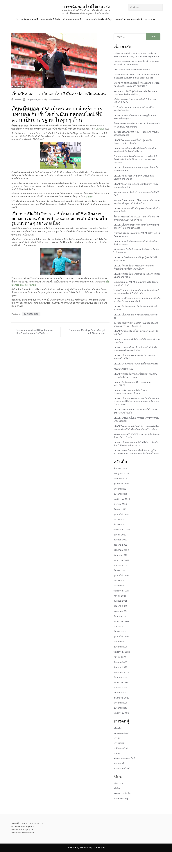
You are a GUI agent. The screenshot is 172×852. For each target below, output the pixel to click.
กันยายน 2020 (120, 662)
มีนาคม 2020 (120, 692)
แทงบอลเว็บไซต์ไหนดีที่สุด (99, 19)
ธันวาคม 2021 (120, 585)
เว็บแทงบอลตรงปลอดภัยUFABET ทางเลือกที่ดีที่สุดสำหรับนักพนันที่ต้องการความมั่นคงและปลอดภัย (135, 159)
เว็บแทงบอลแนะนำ (72, 19)
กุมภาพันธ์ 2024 (121, 483)
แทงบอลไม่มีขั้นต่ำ (50, 19)
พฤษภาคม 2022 (121, 560)
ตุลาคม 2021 (120, 596)
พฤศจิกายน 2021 (122, 590)
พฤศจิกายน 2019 (122, 713)
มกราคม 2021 (120, 641)
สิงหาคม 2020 (120, 667)
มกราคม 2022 (120, 580)
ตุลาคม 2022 (120, 534)
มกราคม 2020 (121, 702)
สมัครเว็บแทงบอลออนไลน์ (128, 19)
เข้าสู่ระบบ (118, 783)
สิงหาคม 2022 (120, 545)
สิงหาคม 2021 (120, 606)
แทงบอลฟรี (119, 763)
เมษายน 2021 (120, 626)
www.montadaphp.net (22, 829)
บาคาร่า (89, 196)
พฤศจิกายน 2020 (122, 652)
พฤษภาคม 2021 (121, 621)
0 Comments (54, 100)
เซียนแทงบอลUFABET (124, 369)
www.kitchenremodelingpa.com (27, 823)
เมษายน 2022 (120, 565)
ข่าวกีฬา (117, 738)
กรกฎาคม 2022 (121, 550)
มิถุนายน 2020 (121, 677)
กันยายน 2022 (120, 539)
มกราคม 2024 (121, 489)
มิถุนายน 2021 (120, 616)
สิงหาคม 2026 (120, 468)
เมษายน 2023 (120, 504)
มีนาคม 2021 (120, 631)
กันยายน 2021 (120, 601)
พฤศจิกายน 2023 (122, 499)
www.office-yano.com (22, 832)
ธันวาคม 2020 (121, 646)
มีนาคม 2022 (120, 570)
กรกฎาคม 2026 (121, 473)
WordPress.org (121, 798)
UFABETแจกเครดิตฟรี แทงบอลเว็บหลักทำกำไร (136, 363)
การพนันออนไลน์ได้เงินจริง (86, 6)
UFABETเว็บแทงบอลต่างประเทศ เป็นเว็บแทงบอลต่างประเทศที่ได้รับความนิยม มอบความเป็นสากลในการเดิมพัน (136, 401)
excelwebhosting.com (22, 826)
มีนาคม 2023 (120, 509)
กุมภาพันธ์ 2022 (121, 575)
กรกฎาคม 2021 (121, 611)
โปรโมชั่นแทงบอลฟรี (27, 19)
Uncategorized (121, 733)
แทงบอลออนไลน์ (31, 314)
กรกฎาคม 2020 (121, 672)
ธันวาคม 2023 (120, 494)
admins (18, 100)
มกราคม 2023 (120, 519)
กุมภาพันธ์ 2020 (121, 697)
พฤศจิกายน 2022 (122, 529)
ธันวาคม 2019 (120, 708)
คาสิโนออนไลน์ (121, 748)
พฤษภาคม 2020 (121, 682)
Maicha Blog (99, 847)
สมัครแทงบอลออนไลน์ (124, 758)
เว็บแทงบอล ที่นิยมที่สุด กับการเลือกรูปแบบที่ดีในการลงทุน (87, 332)
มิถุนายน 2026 (120, 478)
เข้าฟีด (117, 788)
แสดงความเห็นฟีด (122, 793)
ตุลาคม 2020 (120, 657)
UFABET (100, 129)
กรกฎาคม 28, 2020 (35, 100)
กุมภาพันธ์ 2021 (121, 636)
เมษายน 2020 (120, 687)
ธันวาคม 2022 (120, 524)
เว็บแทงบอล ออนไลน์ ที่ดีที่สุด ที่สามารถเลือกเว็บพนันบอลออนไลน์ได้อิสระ (34, 332)
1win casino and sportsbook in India (132, 69)
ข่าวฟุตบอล (119, 743)
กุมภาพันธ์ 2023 (121, 514)
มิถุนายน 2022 (120, 555)
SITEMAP (150, 19)
